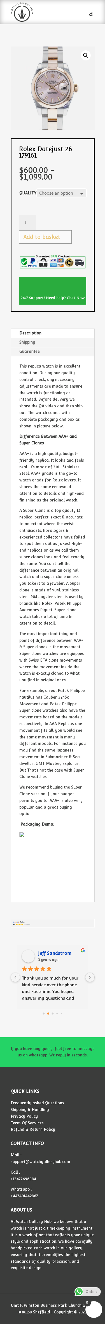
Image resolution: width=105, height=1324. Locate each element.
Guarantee (29, 351)
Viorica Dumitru (55, 953)
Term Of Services (27, 1123)
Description (30, 333)
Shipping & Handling (30, 1109)
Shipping (27, 342)
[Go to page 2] (53, 1013)
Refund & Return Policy (33, 1129)
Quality (27, 193)
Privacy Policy (24, 1116)
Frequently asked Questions (37, 1103)
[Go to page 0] (43, 1013)
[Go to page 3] (57, 1013)
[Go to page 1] (48, 1013)
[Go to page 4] (61, 1013)
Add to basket (41, 237)
